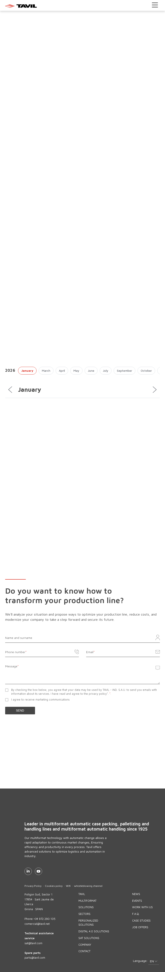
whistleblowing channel (88, 885)
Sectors (84, 914)
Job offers (140, 927)
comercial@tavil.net (37, 923)
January (27, 370)
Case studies (141, 920)
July (105, 370)
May (76, 370)
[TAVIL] (70, 812)
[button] (153, 961)
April (62, 370)
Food (10, 513)
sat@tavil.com (33, 943)
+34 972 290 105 (44, 918)
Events (137, 900)
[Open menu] (155, 4)
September (124, 370)
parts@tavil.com (34, 957)
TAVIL (81, 894)
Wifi (68, 885)
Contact (84, 951)
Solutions (86, 907)
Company (84, 944)
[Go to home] (82, 6)
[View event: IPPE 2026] (82, 451)
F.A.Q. (135, 914)
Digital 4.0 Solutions (93, 931)
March (46, 370)
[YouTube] (38, 871)
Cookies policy (54, 885)
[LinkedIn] (28, 871)
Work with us (142, 907)
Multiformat (87, 900)
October (146, 370)
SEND (20, 710)
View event (146, 522)
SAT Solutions (88, 938)
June (91, 370)
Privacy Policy (32, 885)
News (136, 894)
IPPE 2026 (19, 493)
